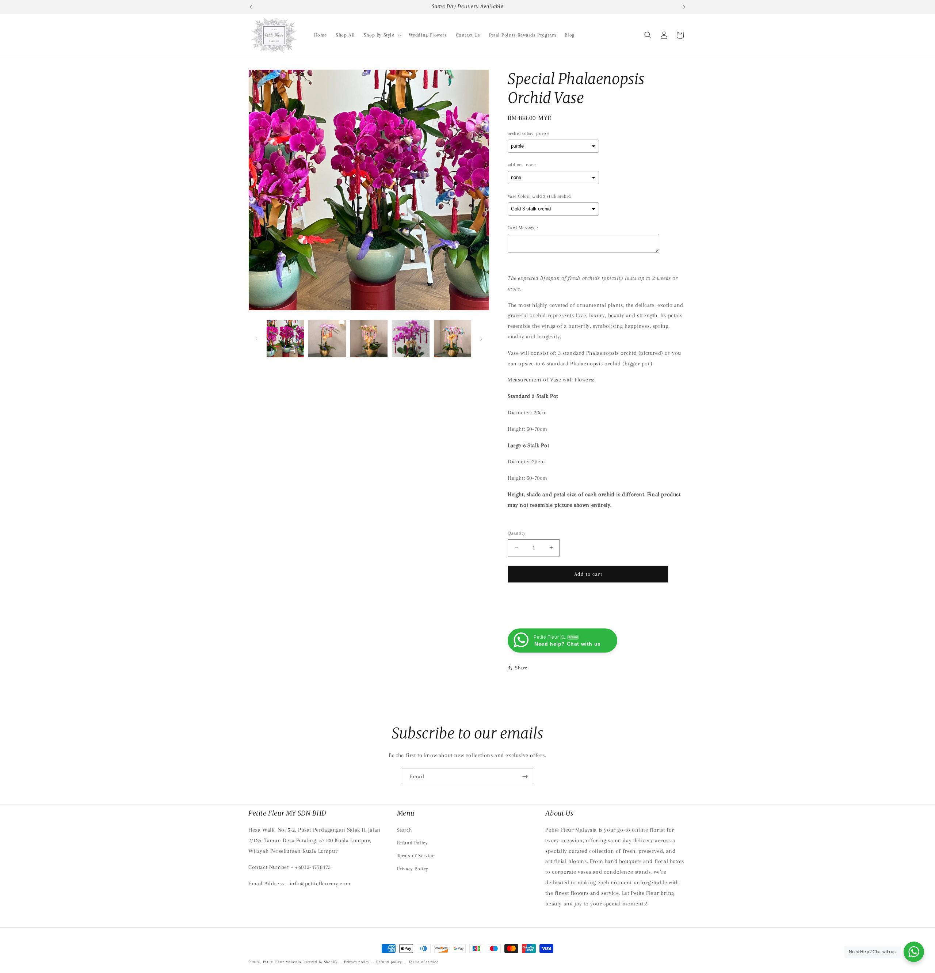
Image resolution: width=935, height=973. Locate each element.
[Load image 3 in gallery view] (369, 339)
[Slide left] (256, 339)
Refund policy (389, 961)
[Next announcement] (684, 7)
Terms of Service (416, 856)
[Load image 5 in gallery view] (453, 339)
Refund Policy (412, 842)
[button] (381, 35)
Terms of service (424, 961)
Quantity (516, 533)
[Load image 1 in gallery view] (285, 339)
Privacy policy (356, 961)
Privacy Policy (412, 868)
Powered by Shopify (319, 961)
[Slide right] (481, 339)
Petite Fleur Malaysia (282, 961)
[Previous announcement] (251, 7)
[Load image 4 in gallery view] (411, 339)
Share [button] (521, 667)
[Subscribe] (525, 776)
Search (404, 830)
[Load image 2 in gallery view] (327, 339)
